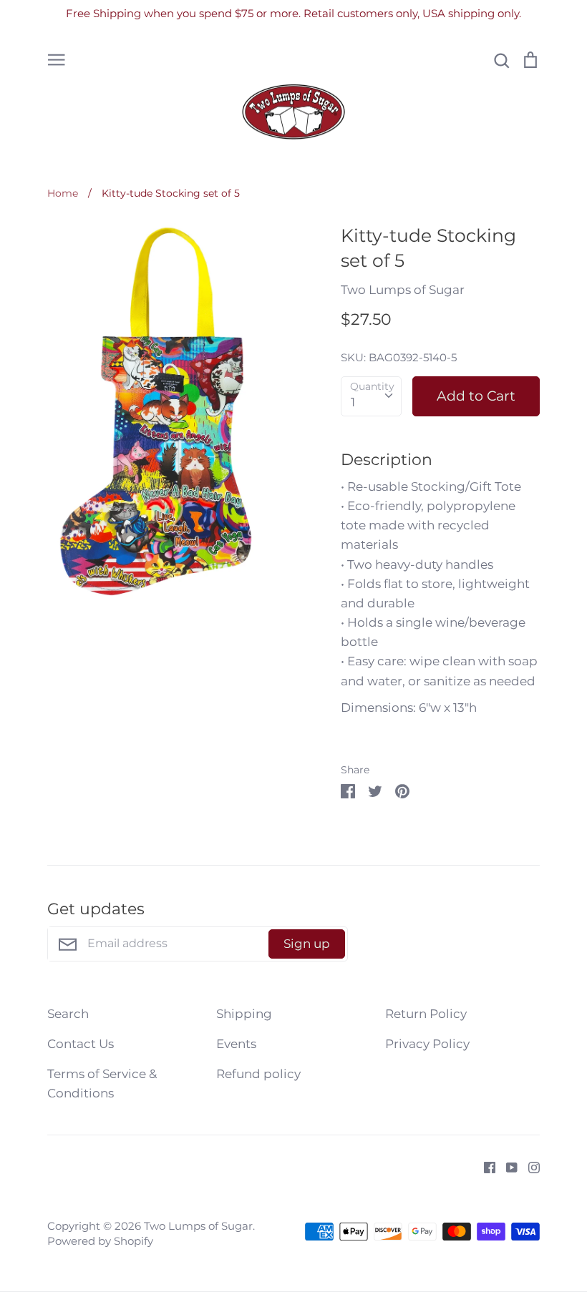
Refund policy (258, 1074)
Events (236, 1044)
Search (68, 1014)
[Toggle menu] (56, 59)
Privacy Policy (427, 1044)
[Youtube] (506, 1166)
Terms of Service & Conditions (102, 1083)
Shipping (244, 1014)
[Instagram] (529, 1166)
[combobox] (371, 396)
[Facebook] (484, 1166)
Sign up (306, 943)
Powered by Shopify (100, 1241)
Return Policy (426, 1014)
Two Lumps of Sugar (403, 290)
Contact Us (80, 1044)
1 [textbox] (353, 402)
